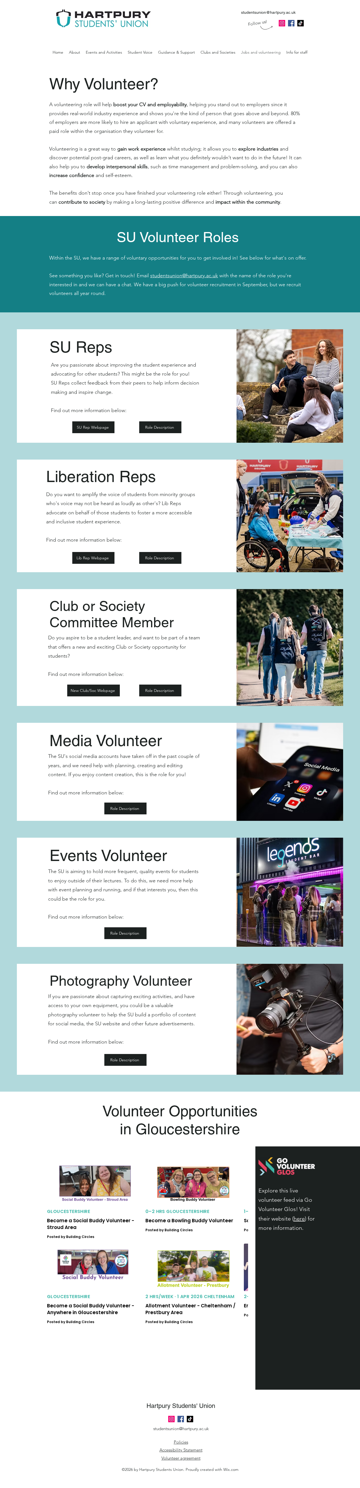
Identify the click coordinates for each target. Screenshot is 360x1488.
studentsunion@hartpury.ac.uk (268, 12)
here (299, 1218)
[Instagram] (282, 23)
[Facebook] (180, 1419)
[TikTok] (190, 1419)
